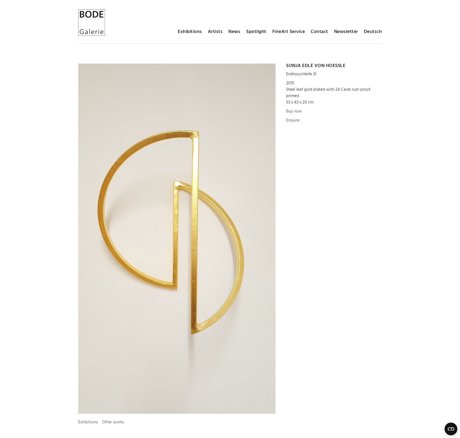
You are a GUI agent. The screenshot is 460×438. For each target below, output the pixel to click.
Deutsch (373, 32)
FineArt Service (288, 32)
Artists (215, 32)
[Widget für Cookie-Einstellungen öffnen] (451, 429)
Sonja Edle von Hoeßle (315, 66)
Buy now (294, 111)
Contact (319, 32)
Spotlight (256, 32)
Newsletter (346, 32)
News (234, 32)
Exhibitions (190, 32)
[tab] (88, 422)
